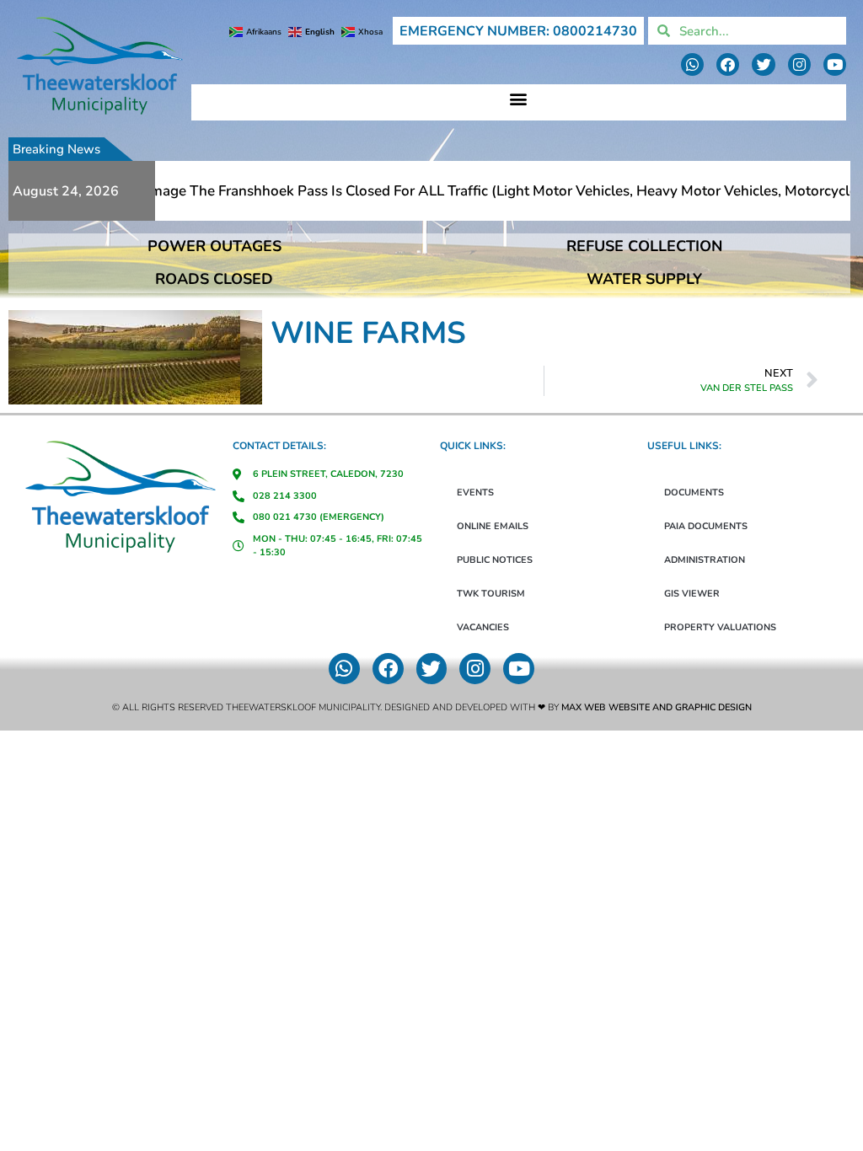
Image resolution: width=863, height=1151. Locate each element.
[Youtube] (834, 64)
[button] (519, 98)
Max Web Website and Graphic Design (656, 707)
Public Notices (495, 560)
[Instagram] (799, 64)
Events (475, 492)
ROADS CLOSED (214, 279)
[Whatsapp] (692, 64)
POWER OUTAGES (214, 246)
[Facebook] (727, 64)
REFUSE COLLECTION (644, 246)
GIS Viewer (692, 593)
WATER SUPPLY (644, 279)
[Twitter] (763, 64)
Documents (694, 492)
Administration (704, 560)
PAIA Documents (706, 526)
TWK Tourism (491, 593)
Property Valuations (720, 627)
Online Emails (492, 526)
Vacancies (483, 627)
